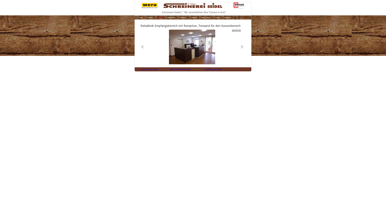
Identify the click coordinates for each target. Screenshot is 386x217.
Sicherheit (194, 17)
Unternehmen (171, 17)
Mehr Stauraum (206, 17)
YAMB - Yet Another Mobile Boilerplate (180, 69)
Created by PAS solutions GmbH (149, 69)
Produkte (150, 17)
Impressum (227, 17)
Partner (217, 17)
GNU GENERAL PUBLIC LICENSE (213, 69)
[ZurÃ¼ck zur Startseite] (193, 5)
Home (141, 17)
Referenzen (183, 17)
